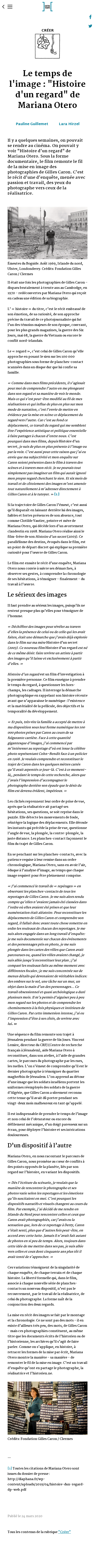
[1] (10, 1468)
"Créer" (64, 1532)
